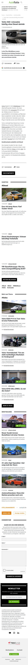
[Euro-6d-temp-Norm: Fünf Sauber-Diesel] (14, 195)
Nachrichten (9, 15)
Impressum (7, 659)
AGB (13, 659)
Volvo (3, 106)
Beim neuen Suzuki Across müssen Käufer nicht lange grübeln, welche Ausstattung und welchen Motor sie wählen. (13, 439)
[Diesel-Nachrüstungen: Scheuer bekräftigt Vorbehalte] (14, 225)
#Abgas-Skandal (12, 264)
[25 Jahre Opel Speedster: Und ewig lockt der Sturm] (14, 451)
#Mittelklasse (16, 286)
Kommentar (5, 549)
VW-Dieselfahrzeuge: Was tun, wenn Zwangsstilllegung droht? (13, 268)
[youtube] (10, 632)
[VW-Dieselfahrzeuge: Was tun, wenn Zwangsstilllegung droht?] (14, 255)
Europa (10, 139)
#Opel (9, 460)
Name (3, 543)
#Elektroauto (11, 386)
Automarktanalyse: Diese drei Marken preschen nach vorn (13, 494)
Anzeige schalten (19, 513)
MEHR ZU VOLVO (7, 405)
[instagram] (14, 632)
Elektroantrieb (6, 127)
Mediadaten (10, 650)
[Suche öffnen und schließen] (21, 2)
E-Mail (3, 536)
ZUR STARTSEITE (8, 173)
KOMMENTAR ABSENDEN (14, 576)
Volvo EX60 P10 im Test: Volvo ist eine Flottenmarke (13, 320)
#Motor (9, 286)
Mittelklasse (16, 106)
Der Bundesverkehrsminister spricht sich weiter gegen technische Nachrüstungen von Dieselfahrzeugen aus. (13, 243)
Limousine (14, 110)
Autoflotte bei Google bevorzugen (13, 68)
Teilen (18, 63)
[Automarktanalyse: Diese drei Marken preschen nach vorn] (14, 481)
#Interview (10, 350)
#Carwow (10, 490)
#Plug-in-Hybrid (12, 430)
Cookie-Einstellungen (14, 661)
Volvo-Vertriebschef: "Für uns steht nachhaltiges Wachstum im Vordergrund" (13, 355)
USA (22, 149)
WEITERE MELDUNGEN (9, 279)
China (13, 149)
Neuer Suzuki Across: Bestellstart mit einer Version (13, 434)
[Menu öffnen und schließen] (3, 2)
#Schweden (11, 316)
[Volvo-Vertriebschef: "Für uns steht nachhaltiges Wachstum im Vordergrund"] (14, 341)
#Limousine (10, 287)
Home (3, 15)
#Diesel (5, 186)
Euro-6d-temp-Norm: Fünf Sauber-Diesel (12, 208)
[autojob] (23, 507)
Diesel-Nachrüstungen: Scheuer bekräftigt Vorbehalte (14, 238)
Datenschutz (18, 659)
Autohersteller (17, 15)
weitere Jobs (6, 513)
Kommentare (8, 63)
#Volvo (4, 287)
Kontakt (19, 650)
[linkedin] (18, 632)
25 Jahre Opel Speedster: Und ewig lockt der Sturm (13, 464)
